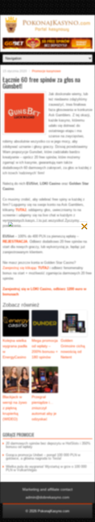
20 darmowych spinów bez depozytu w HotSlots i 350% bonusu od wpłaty (48, 445)
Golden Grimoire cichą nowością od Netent (73, 348)
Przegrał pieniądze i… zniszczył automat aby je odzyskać (44, 408)
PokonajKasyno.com (53, 511)
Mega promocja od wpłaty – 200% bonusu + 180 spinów (45, 348)
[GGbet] (47, 48)
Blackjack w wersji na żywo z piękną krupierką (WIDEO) (15, 408)
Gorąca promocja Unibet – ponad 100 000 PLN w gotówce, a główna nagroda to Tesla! (43, 456)
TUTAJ (21, 210)
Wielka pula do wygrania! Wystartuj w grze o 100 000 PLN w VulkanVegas (46, 468)
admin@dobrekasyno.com (47, 497)
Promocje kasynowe (46, 71)
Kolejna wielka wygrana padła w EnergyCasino (15, 348)
